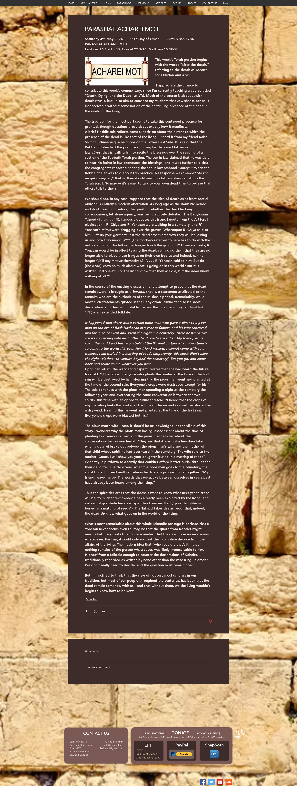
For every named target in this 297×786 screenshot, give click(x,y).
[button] (184, 754)
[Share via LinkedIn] (103, 611)
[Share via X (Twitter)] (95, 611)
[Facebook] (203, 782)
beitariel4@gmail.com (111, 748)
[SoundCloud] (229, 782)
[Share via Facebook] (86, 611)
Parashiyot (91, 599)
